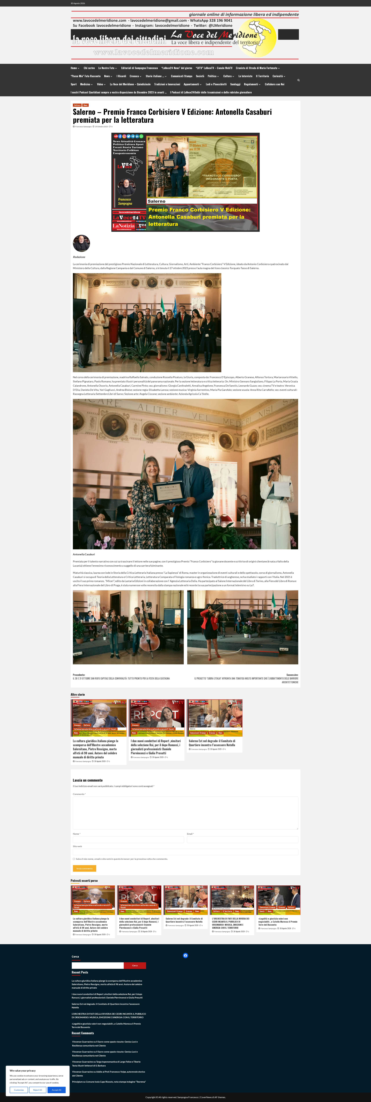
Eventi (262, 911)
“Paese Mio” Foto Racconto (86, 76)
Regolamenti (251, 84)
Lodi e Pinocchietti (216, 84)
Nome (76, 833)
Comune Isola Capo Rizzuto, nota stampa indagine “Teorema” (116, 1081)
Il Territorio (262, 76)
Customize (19, 1090)
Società (200, 76)
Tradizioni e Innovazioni (167, 84)
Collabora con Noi (274, 84)
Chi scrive (89, 68)
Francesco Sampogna (83, 126)
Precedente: (121, 676)
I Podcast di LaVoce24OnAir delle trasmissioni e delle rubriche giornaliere (211, 92)
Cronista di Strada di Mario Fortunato (256, 68)
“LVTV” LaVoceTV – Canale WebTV (214, 68)
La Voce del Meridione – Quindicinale (130, 84)
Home (74, 68)
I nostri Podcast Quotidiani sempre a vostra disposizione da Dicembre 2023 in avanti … (119, 92)
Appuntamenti (191, 84)
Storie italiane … (155, 76)
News (107, 76)
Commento (79, 794)
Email (190, 833)
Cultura (227, 76)
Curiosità (278, 76)
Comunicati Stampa (181, 76)
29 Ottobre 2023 (101, 126)
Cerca (75, 957)
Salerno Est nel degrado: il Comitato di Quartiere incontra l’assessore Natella (212, 743)
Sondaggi (235, 84)
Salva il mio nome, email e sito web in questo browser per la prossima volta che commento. (122, 858)
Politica (212, 76)
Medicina (85, 84)
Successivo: (246, 678)
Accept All (56, 1090)
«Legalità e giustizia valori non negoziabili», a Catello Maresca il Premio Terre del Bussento (277, 921)
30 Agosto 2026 (100, 761)
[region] (38, 1081)
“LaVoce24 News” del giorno (176, 68)
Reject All (37, 1090)
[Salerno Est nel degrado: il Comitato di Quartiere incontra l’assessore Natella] (214, 718)
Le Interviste (245, 76)
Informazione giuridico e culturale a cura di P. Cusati (95, 729)
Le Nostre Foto (106, 68)
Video (100, 84)
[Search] (298, 80)
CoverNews (206, 1097)
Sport (74, 84)
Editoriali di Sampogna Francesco (139, 68)
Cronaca (134, 76)
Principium (77, 1081)
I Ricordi (121, 76)
